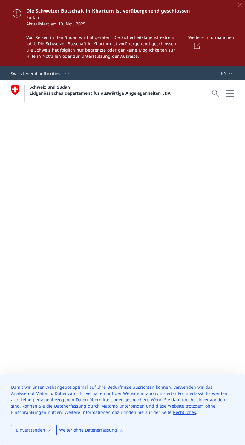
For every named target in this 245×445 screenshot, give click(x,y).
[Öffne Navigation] (230, 93)
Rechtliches (184, 412)
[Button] (196, 45)
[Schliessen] (240, 5)
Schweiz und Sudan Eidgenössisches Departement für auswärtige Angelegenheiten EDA (100, 90)
